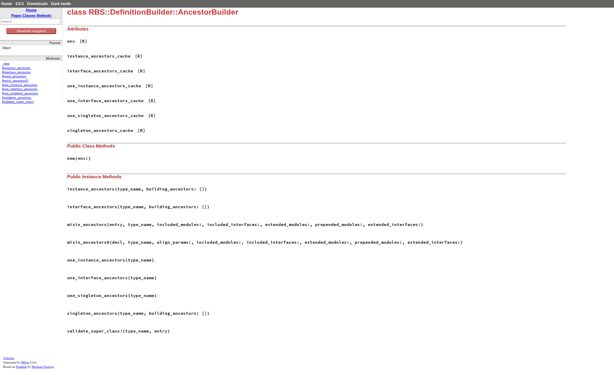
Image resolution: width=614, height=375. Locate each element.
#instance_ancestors (16, 68)
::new (5, 63)
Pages (16, 15)
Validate (8, 358)
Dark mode (61, 4)
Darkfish (21, 366)
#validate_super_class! (18, 102)
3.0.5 (19, 4)
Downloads (37, 4)
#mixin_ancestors (14, 76)
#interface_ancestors (16, 72)
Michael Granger (42, 366)
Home (6, 4)
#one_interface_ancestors (20, 89)
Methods (44, 15)
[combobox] (30, 21)
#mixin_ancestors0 (15, 81)
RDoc (25, 362)
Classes (29, 15)
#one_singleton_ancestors (20, 93)
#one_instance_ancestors (19, 85)
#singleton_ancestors (16, 98)
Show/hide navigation (31, 31)
